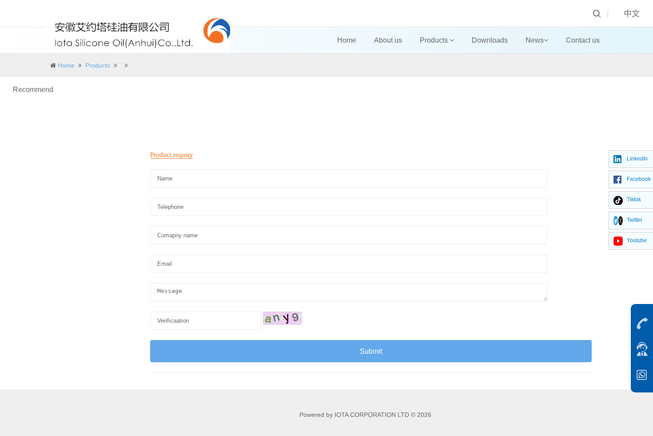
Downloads (490, 40)
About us (388, 40)
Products (435, 40)
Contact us (583, 40)
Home (346, 40)
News (535, 40)
